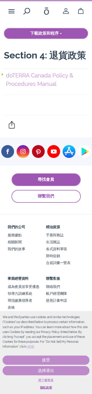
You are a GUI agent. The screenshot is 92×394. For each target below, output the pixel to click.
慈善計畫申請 (56, 300)
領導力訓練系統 (20, 293)
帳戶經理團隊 (56, 293)
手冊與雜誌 (54, 235)
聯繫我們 (46, 196)
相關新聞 (15, 242)
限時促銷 (53, 256)
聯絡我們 (53, 286)
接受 (46, 360)
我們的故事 (16, 249)
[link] (66, 11)
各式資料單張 (56, 249)
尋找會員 (46, 179)
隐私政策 (46, 387)
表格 (11, 307)
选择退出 (46, 370)
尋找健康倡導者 (20, 300)
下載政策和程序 (45, 33)
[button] (47, 79)
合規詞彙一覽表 (58, 262)
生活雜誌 (53, 242)
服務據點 (15, 235)
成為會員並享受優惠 (23, 286)
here (30, 346)
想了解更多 (46, 380)
